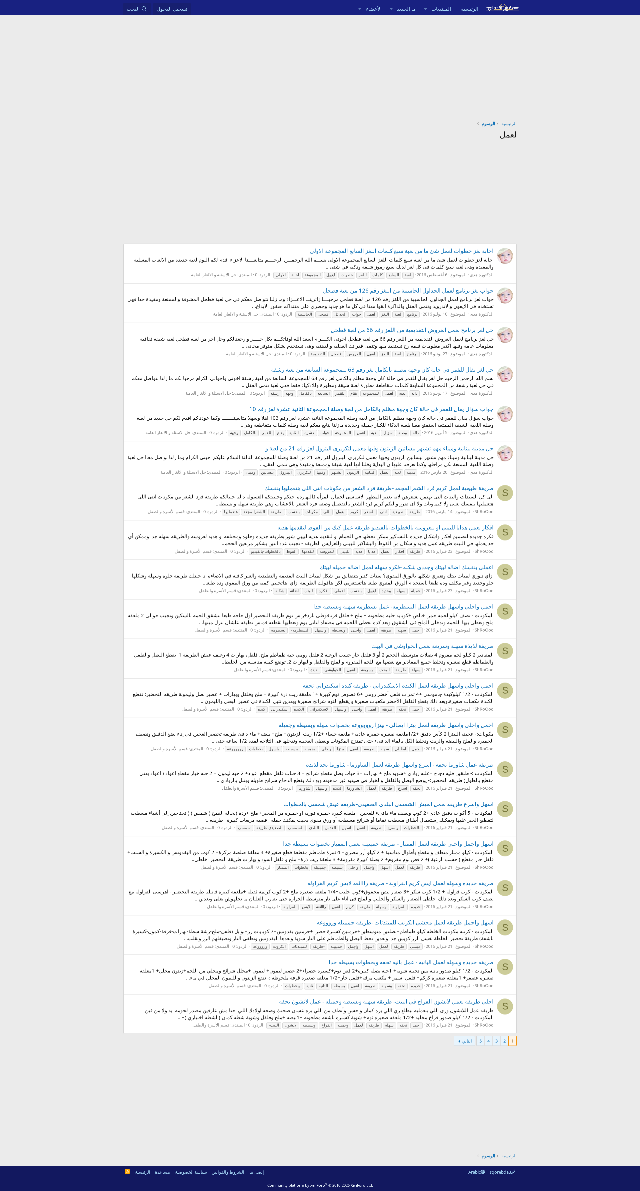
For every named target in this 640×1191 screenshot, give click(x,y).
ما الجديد (406, 8)
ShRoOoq (484, 511)
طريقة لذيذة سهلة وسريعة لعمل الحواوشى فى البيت (432, 646)
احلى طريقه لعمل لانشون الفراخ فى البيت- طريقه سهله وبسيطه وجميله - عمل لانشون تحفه (386, 1001)
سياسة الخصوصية (191, 1172)
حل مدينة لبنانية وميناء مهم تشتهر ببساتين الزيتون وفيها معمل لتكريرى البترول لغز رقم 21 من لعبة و (379, 448)
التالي (467, 1041)
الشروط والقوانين (228, 1172)
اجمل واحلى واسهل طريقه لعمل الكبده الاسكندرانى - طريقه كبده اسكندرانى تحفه (398, 685)
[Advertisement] (320, 65)
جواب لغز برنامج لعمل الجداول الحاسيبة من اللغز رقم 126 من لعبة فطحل (408, 290)
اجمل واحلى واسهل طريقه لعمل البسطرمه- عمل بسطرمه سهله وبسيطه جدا (403, 606)
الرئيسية (469, 8)
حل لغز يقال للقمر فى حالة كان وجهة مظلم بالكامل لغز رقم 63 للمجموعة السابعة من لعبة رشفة (382, 369)
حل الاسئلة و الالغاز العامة (213, 275)
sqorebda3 (500, 1172)
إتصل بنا (256, 1172)
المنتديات (441, 8)
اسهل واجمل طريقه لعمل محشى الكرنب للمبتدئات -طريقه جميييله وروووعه (405, 922)
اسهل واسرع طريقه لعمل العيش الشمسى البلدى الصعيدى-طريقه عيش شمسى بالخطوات (388, 804)
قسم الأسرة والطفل (166, 511)
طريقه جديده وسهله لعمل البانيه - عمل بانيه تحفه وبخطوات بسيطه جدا (411, 962)
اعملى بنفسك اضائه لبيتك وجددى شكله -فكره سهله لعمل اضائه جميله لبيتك (407, 567)
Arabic (474, 1172)
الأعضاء (374, 8)
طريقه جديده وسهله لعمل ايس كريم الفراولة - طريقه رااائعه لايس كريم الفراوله (400, 883)
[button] (425, 9)
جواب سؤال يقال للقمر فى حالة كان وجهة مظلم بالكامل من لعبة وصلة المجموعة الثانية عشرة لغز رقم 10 (371, 409)
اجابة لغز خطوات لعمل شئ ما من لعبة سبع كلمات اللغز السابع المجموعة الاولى (402, 251)
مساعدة (162, 1172)
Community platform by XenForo (320, 1185)
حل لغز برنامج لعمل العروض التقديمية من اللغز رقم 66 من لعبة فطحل (412, 330)
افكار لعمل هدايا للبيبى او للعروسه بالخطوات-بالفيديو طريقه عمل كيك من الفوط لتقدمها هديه (385, 527)
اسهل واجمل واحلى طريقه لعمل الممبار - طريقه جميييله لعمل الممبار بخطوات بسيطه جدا (388, 843)
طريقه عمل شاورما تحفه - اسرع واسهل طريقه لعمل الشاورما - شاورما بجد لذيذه (400, 764)
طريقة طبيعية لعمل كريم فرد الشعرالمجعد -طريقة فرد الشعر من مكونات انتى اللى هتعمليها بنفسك (379, 488)
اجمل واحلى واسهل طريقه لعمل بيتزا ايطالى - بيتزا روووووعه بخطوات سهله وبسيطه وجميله (386, 725)
